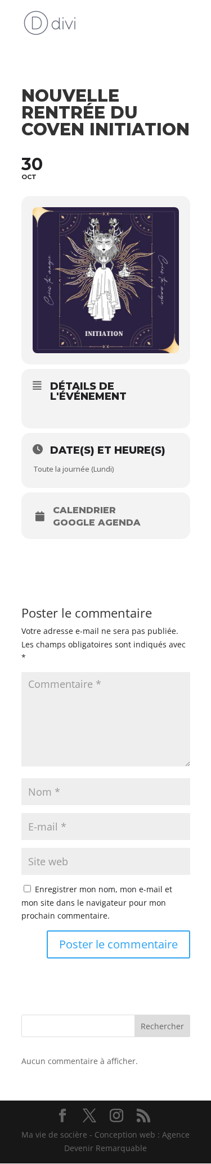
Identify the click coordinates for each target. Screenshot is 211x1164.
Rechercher (162, 1026)
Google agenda (97, 523)
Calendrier (84, 510)
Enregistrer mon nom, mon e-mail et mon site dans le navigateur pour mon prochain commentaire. (96, 902)
